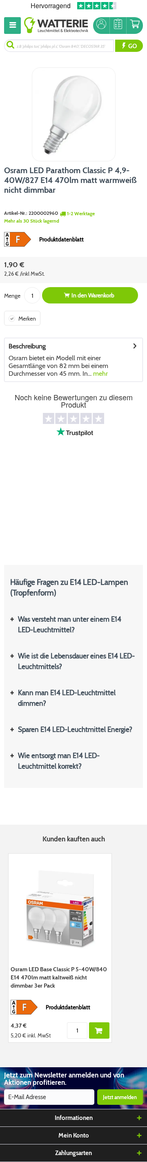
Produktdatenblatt (61, 239)
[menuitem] (14, 25)
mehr (99, 373)
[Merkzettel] (118, 25)
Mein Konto (73, 1135)
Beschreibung (27, 346)
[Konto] (101, 25)
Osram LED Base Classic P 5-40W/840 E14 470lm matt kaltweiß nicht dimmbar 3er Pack (59, 977)
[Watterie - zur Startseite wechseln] (56, 25)
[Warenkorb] (135, 25)
